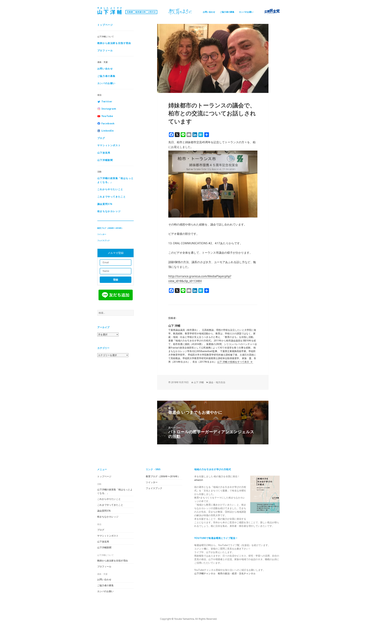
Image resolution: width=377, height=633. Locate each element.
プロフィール (105, 50)
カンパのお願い (246, 11)
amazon (198, 480)
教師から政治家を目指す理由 (114, 43)
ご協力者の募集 (227, 11)
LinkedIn (107, 130)
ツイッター (101, 234)
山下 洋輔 (199, 382)
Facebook (108, 123)
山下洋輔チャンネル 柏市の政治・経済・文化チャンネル (225, 573)
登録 (115, 279)
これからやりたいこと (110, 189)
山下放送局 (103, 152)
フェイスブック (103, 240)
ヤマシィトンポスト (109, 145)
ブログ (101, 138)
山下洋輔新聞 (105, 160)
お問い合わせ (209, 11)
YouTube (107, 116)
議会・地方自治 (217, 382)
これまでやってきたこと (111, 196)
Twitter (106, 101)
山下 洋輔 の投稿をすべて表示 (233, 361)
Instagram (108, 108)
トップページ (105, 24)
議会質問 (104, 204)
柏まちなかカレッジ (109, 211)
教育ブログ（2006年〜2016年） (110, 228)
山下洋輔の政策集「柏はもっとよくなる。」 (115, 180)
